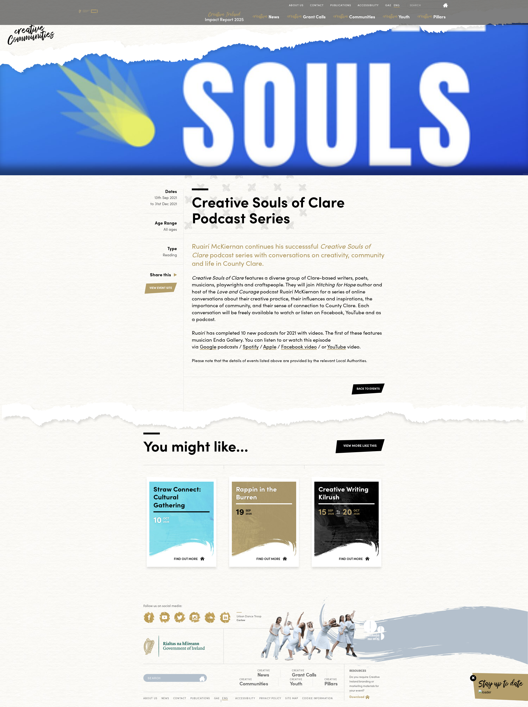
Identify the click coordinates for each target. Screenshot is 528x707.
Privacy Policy (270, 698)
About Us (296, 5)
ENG (397, 5)
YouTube (336, 346)
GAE (388, 5)
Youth (396, 16)
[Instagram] (195, 617)
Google (208, 346)
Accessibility (368, 5)
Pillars (432, 16)
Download (356, 696)
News (266, 16)
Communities (354, 16)
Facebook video (299, 346)
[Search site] (445, 5)
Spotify (251, 346)
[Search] (202, 679)
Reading (170, 255)
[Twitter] (180, 617)
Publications (340, 5)
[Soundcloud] (210, 617)
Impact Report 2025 (224, 16)
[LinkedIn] (225, 617)
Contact (317, 5)
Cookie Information (317, 698)
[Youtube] (164, 617)
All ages (170, 229)
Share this (160, 274)
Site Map (291, 698)
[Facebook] (149, 617)
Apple (269, 346)
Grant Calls (306, 16)
